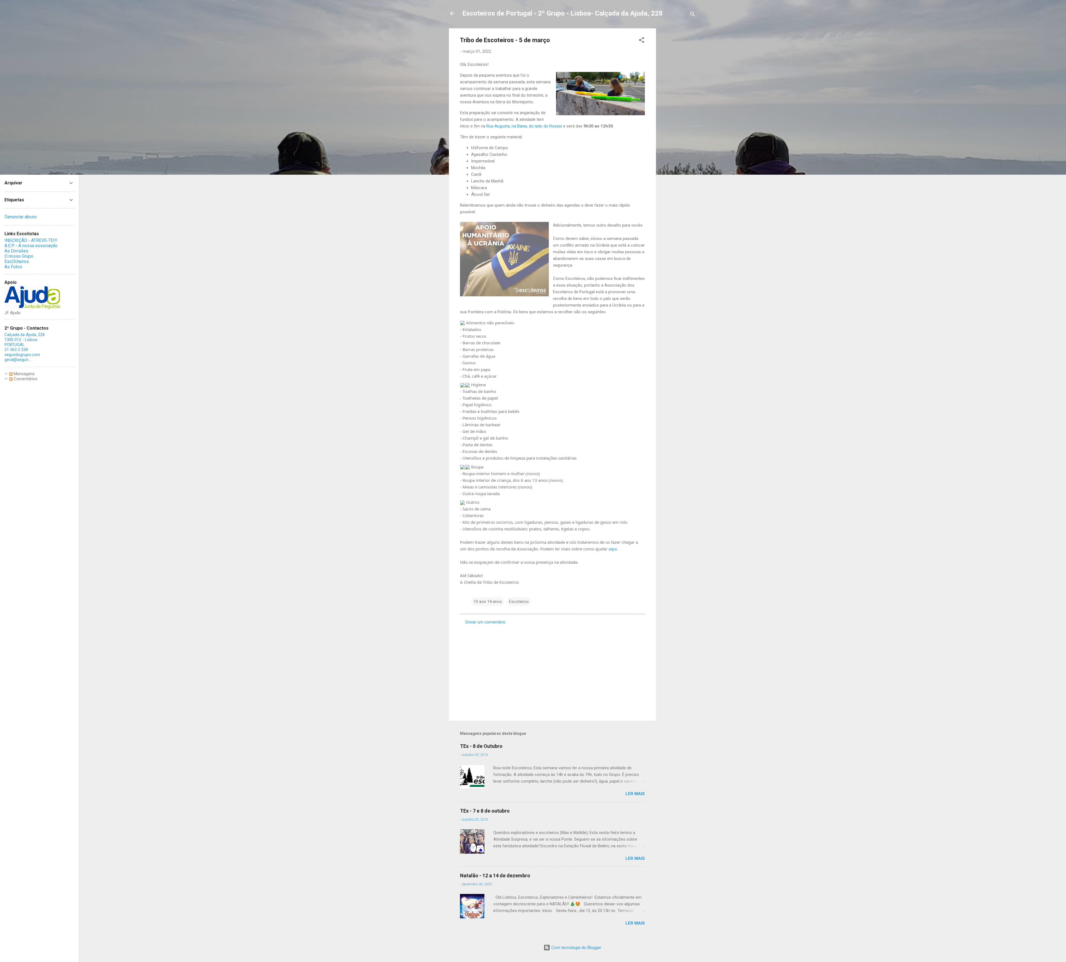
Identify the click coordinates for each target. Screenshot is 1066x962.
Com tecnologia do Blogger (575, 947)
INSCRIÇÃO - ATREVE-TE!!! (30, 240)
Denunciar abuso (20, 216)
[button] (641, 41)
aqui (613, 549)
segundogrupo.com (22, 354)
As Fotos (13, 266)
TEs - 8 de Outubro (481, 746)
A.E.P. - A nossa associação (30, 245)
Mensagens (23, 373)
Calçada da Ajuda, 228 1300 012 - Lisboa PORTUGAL (24, 339)
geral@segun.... (18, 359)
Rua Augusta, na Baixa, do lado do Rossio (524, 126)
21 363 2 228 (16, 349)
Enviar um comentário (486, 622)
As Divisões (16, 251)
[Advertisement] (678, 111)
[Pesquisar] (692, 15)
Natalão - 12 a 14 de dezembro (495, 875)
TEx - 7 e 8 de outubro (485, 811)
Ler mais (635, 793)
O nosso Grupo (18, 256)
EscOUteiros (16, 261)
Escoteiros (519, 601)
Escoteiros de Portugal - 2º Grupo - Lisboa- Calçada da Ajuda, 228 (562, 13)
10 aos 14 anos (488, 601)
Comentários (24, 378)
